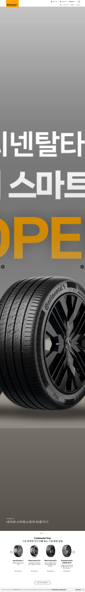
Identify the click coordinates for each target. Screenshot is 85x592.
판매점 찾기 (64, 1)
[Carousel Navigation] (42, 552)
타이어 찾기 (55, 1)
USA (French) (62, 589)
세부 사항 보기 (18, 571)
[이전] (3, 266)
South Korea (71, 1)
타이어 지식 (65, 4)
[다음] (82, 266)
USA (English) (55, 589)
